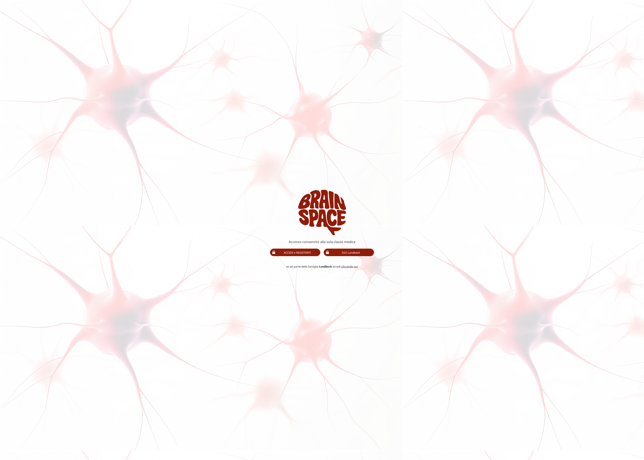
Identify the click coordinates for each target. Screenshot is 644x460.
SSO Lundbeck (351, 252)
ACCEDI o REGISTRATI (297, 252)
